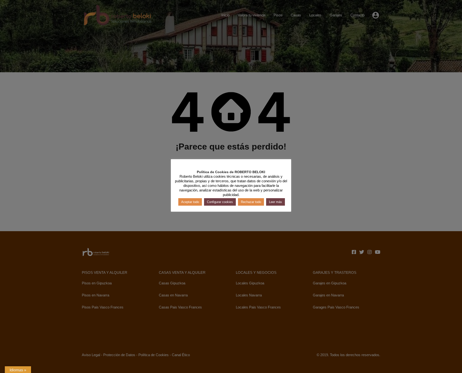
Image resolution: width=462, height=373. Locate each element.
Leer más (275, 201)
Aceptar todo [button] (190, 201)
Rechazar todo (251, 201)
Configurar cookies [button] (220, 201)
